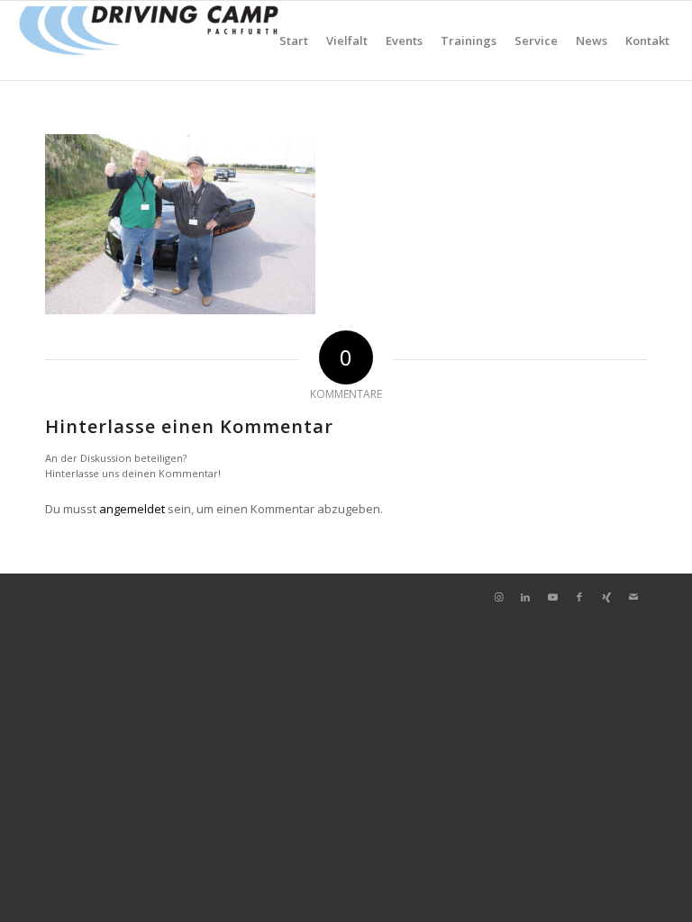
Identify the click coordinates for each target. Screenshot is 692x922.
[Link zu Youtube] (552, 596)
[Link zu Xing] (606, 596)
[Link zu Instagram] (498, 596)
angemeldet (132, 509)
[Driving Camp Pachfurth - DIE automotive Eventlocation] (149, 40)
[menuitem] (293, 40)
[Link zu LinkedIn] (525, 596)
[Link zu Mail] (633, 596)
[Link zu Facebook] (579, 596)
